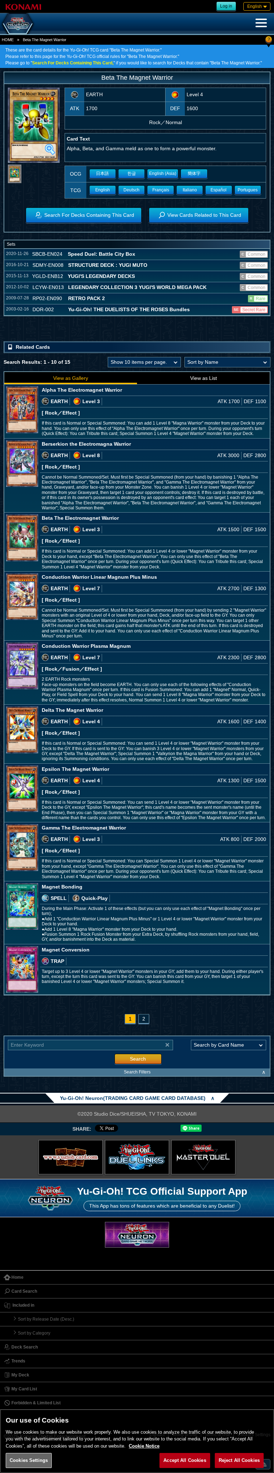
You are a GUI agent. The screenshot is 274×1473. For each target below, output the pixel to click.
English (102, 189)
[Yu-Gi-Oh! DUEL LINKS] (137, 1157)
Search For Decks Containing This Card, (72, 62)
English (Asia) (162, 173)
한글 (131, 173)
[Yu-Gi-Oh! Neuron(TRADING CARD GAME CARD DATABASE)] (18, 23)
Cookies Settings (29, 1460)
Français (160, 189)
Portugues (248, 189)
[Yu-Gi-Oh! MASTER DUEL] (203, 1157)
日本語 (102, 173)
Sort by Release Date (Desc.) (46, 1319)
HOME (8, 40)
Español (218, 189)
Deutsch (131, 189)
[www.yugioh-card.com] (71, 1157)
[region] (137, 1441)
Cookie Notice (144, 1446)
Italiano (190, 189)
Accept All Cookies (184, 1460)
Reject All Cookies (239, 1460)
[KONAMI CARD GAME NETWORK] (137, 1234)
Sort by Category (34, 1333)
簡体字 (194, 173)
